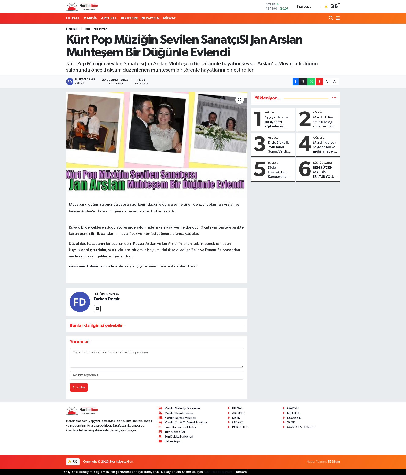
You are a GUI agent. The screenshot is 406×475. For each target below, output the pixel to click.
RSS (75, 461)
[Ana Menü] (337, 18)
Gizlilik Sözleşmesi (218, 472)
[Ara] (331, 18)
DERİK (236, 417)
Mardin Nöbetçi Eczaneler (182, 408)
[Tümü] (334, 98)
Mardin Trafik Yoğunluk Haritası (186, 422)
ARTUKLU (109, 18)
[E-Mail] (97, 308)
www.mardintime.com (88, 266)
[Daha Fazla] (319, 81)
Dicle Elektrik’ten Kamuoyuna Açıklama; (277, 172)
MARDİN (90, 18)
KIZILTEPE (129, 18)
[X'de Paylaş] (303, 81)
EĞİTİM (269, 112)
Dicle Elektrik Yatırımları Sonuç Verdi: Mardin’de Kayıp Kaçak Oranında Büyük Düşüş (278, 147)
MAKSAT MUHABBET (301, 427)
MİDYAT (169, 18)
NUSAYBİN (150, 18)
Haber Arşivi (173, 441)
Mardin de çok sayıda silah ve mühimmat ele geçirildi (324, 147)
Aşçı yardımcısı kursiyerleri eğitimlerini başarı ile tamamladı (276, 122)
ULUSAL (73, 18)
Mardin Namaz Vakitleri (180, 417)
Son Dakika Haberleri (179, 436)
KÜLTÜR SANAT (322, 163)
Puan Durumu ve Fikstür (180, 427)
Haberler (73, 29)
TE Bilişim (334, 461)
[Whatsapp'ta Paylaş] (311, 81)
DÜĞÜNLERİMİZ (96, 29)
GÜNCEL (318, 137)
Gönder (79, 387)
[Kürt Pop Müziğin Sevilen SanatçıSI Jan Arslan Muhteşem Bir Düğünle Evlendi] (156, 145)
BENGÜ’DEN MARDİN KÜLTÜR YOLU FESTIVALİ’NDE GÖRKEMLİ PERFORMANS (324, 172)
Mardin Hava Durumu (179, 413)
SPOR (291, 422)
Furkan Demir (107, 299)
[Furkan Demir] (80, 302)
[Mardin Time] (82, 6)
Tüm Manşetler (175, 432)
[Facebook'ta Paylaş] (296, 81)
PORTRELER (240, 427)
